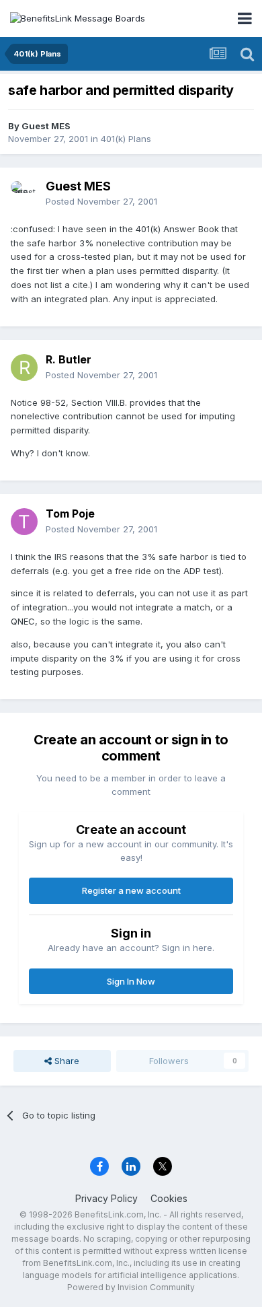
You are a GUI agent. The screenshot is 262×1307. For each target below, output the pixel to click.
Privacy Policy (106, 1198)
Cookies (168, 1198)
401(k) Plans (126, 138)
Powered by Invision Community (131, 1287)
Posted (101, 201)
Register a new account (131, 890)
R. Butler (68, 359)
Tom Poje (70, 513)
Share (65, 1060)
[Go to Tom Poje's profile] (24, 521)
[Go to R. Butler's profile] (24, 367)
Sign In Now (131, 981)
